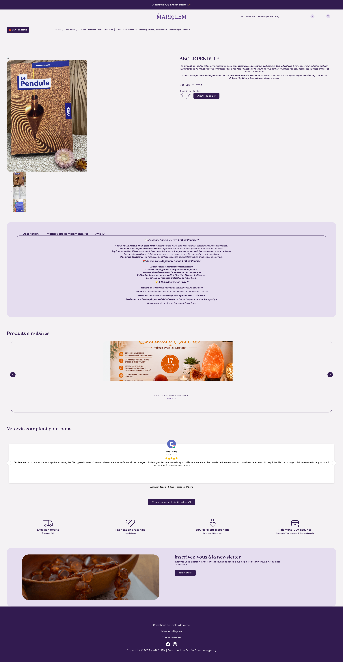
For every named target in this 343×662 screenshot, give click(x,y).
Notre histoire (248, 16)
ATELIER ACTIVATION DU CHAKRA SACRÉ (171, 396)
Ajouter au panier (206, 96)
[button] (8, 58)
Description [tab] (31, 233)
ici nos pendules (180, 303)
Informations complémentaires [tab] (67, 233)
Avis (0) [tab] (100, 233)
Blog (277, 16)
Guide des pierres (264, 16)
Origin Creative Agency (200, 650)
